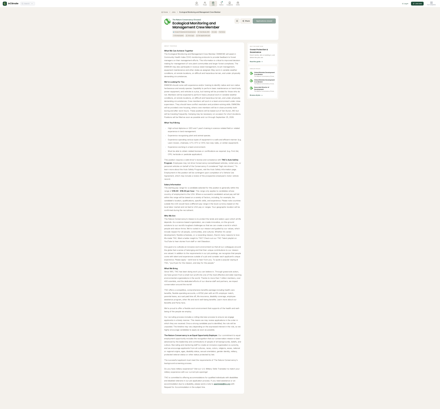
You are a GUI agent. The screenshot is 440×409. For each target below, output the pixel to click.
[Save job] (237, 20)
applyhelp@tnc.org (222, 384)
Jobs (174, 12)
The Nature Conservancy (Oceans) (186, 20)
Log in (406, 3)
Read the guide (255, 61)
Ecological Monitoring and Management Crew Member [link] (200, 12)
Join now (418, 3)
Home (165, 12)
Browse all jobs (255, 95)
